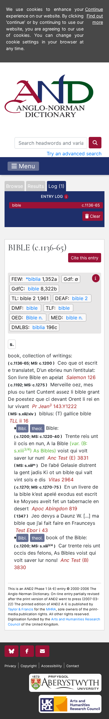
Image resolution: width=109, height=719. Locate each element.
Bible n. (34, 318)
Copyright (29, 666)
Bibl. (22, 428)
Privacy (10, 666)
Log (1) (56, 186)
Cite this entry (84, 257)
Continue (94, 9)
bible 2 (80, 298)
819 (54, 508)
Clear (94, 216)
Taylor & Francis (20, 609)
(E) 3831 (68, 458)
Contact (72, 666)
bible (56, 205)
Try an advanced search (74, 153)
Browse (14, 186)
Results (36, 186)
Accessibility (51, 666)
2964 (61, 480)
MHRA (51, 609)
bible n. (74, 318)
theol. (37, 428)
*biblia (33, 279)
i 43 (31, 530)
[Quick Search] (95, 142)
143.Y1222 (54, 406)
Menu (26, 166)
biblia (38, 327)
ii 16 (18, 421)
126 (81, 377)
